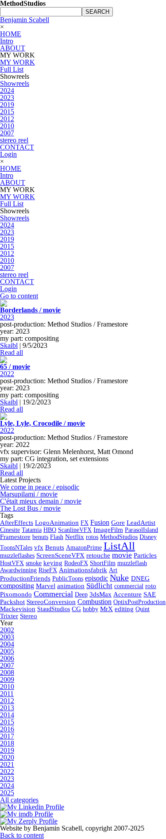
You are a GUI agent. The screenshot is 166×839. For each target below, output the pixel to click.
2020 (7, 757)
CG (76, 608)
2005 (7, 651)
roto (150, 585)
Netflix (74, 536)
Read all (11, 352)
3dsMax (100, 594)
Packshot (12, 601)
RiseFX (48, 569)
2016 (7, 729)
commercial (128, 585)
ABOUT (12, 48)
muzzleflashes (17, 555)
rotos (92, 536)
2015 (7, 111)
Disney (148, 536)
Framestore (15, 536)
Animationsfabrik (83, 569)
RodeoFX (76, 562)
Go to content (19, 296)
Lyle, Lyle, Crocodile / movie (42, 423)
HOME (10, 34)
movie (122, 554)
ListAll (119, 546)
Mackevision (17, 608)
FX (85, 522)
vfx (38, 547)
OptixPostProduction (139, 601)
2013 (7, 708)
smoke (34, 562)
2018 (7, 743)
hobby (90, 608)
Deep (81, 594)
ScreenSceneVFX (60, 555)
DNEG (140, 578)
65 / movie (15, 366)
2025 (7, 793)
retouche (98, 555)
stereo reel (14, 140)
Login (8, 154)
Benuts (54, 547)
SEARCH (97, 11)
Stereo (28, 616)
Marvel (45, 585)
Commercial (53, 593)
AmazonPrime (84, 547)
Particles (145, 555)
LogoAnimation (57, 522)
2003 (7, 637)
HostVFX (12, 562)
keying (52, 562)
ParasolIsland (141, 529)
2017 (7, 736)
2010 (7, 126)
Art (113, 569)
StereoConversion (51, 601)
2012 (7, 119)
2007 (7, 133)
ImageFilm (108, 529)
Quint (142, 608)
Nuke (119, 577)
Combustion (94, 601)
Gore (118, 522)
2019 (7, 104)
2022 (7, 373)
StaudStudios (53, 608)
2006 (7, 658)
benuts (40, 536)
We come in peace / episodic (39, 487)
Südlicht (99, 585)
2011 (7, 693)
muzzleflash (132, 562)
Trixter (9, 616)
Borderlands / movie (30, 310)
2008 (7, 672)
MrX (106, 608)
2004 (7, 644)
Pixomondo (16, 594)
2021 (7, 764)
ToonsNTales (16, 547)
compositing (17, 585)
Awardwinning (18, 569)
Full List (11, 69)
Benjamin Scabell (24, 19)
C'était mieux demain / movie (40, 501)
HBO (49, 529)
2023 (7, 97)
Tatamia (32, 529)
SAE (149, 594)
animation (71, 585)
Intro (6, 41)
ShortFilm (103, 562)
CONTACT (17, 147)
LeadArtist (141, 522)
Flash (56, 536)
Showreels (14, 83)
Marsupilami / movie (29, 494)
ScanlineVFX (75, 529)
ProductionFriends (25, 578)
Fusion (99, 522)
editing (124, 608)
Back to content (22, 835)
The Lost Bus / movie (30, 508)
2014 (7, 715)
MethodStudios (119, 536)
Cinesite (10, 529)
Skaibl (9, 345)
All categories (19, 800)
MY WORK (17, 62)
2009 (7, 679)
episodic (96, 578)
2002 (7, 630)
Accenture (127, 594)
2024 (7, 90)
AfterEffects (16, 522)
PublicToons (67, 578)
